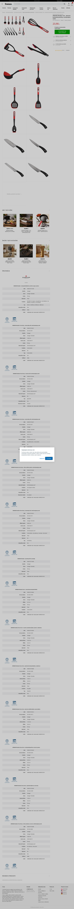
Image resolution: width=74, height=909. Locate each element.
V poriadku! (49, 458)
